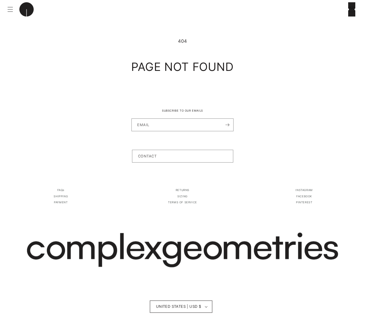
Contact (147, 156)
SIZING (182, 196)
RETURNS (182, 190)
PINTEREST (304, 202)
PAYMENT (61, 202)
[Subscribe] (227, 125)
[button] (10, 9)
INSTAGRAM (304, 190)
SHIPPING (61, 196)
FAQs (60, 190)
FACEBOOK (304, 196)
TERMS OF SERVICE (182, 202)
